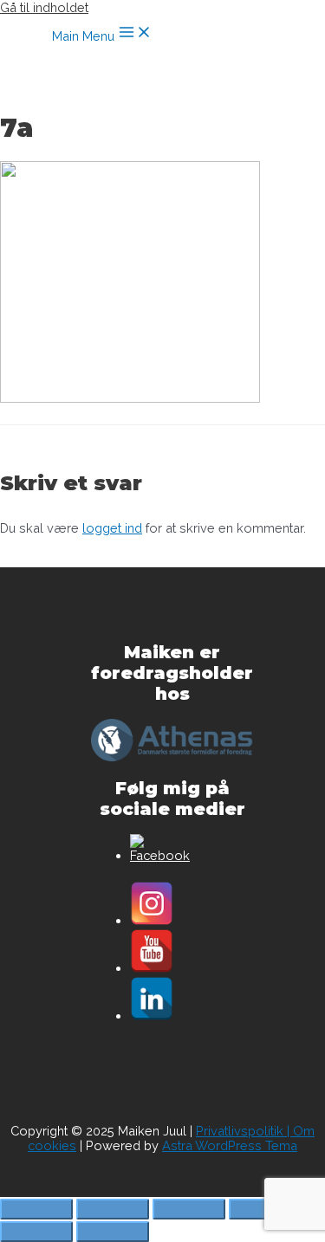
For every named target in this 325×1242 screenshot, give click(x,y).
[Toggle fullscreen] (189, 1209)
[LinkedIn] (151, 1015)
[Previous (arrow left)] (36, 1231)
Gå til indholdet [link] (44, 7)
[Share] (112, 1209)
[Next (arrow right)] (112, 1231)
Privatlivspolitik (239, 1130)
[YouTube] (151, 968)
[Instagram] (151, 920)
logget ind (112, 528)
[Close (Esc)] (36, 1209)
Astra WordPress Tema (229, 1145)
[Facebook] (160, 855)
